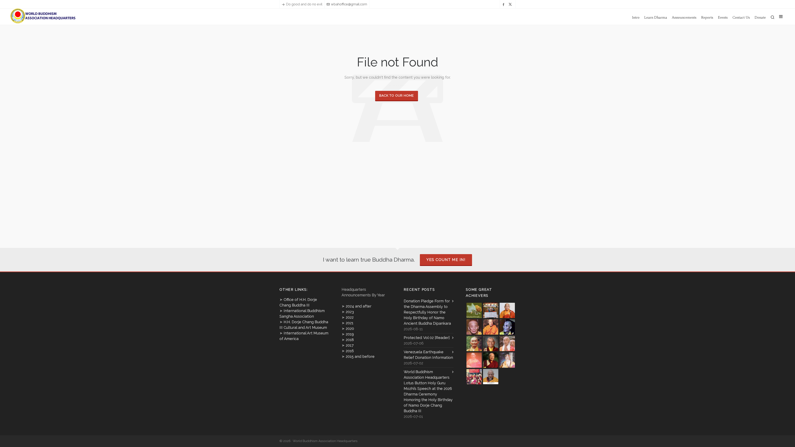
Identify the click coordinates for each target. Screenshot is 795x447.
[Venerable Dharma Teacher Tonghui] (474, 327)
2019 (350, 334)
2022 (350, 317)
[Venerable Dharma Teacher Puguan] (474, 343)
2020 (350, 328)
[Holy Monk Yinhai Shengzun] (490, 376)
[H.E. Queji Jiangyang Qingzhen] (507, 360)
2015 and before (360, 356)
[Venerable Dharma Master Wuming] (507, 310)
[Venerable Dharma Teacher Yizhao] (507, 343)
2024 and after (358, 306)
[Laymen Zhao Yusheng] (490, 310)
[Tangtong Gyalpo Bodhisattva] (474, 376)
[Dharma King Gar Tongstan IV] (490, 343)
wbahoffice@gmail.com (349, 4)
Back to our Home (396, 95)
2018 (350, 340)
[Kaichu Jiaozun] (490, 360)
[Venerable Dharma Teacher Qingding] (490, 327)
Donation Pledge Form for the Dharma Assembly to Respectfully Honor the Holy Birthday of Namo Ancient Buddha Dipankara (427, 312)
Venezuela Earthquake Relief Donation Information (428, 355)
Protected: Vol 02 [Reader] (427, 337)
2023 (350, 312)
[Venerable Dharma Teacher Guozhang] (474, 360)
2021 (349, 323)
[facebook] (504, 4)
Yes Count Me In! (445, 259)
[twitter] (510, 4)
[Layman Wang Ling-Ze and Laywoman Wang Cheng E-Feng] (474, 310)
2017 (350, 345)
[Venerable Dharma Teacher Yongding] (507, 327)
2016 (350, 351)
